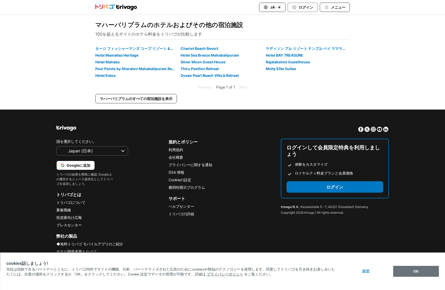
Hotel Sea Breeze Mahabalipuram (210, 55)
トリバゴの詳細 (181, 214)
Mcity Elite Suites (281, 68)
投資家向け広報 (69, 217)
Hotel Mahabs (107, 62)
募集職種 (63, 210)
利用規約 (176, 149)
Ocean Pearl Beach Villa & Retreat (210, 75)
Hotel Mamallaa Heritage (116, 55)
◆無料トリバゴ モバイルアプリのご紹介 (89, 244)
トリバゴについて (70, 202)
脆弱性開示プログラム (187, 187)
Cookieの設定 (180, 180)
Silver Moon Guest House (203, 62)
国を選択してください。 (76, 141)
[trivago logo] (116, 7)
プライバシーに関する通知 (190, 165)
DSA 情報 (176, 172)
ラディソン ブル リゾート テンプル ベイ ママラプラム (308, 48)
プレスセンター (69, 225)
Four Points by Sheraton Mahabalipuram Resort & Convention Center (137, 68)
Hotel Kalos (105, 75)
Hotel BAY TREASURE (284, 55)
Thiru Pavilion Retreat (200, 68)
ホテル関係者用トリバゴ (76, 251)
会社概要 (176, 157)
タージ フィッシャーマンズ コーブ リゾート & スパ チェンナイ (137, 48)
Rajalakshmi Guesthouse (288, 62)
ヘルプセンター (181, 206)
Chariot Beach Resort (199, 48)
